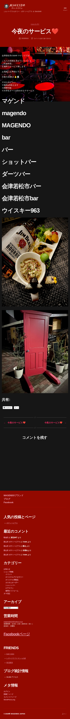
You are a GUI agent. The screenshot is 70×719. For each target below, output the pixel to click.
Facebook (8, 502)
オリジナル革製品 (11, 580)
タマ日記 (7, 593)
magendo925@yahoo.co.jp (13, 622)
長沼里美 (9, 663)
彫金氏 (6, 537)
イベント (8, 574)
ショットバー (35, 24)
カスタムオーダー (11, 582)
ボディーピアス (12, 523)
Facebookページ (17, 634)
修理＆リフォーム (11, 591)
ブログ (7, 499)
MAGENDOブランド (14, 495)
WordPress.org (9, 700)
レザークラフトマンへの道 (16, 658)
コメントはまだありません (42, 38)
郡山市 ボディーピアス (12, 542)
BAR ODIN (10, 654)
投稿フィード (8, 694)
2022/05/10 (24, 38)
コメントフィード (10, 697)
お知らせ (7, 569)
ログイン (7, 691)
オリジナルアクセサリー (14, 577)
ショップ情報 (8, 572)
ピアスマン (9, 588)
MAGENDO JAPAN (18, 714)
